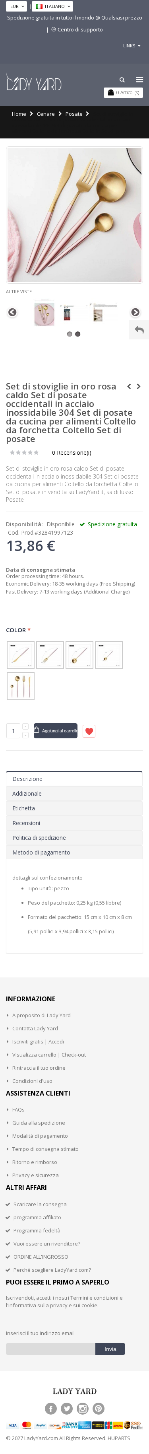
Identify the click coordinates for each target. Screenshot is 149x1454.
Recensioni (26, 823)
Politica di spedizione (39, 837)
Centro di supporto (80, 29)
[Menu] (139, 79)
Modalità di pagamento (40, 1135)
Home (19, 113)
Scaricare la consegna (40, 1204)
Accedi (56, 1041)
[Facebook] (51, 1409)
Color (18, 630)
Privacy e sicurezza (35, 1175)
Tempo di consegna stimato (45, 1148)
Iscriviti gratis (27, 1041)
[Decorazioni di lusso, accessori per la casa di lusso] (34, 81)
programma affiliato (37, 1217)
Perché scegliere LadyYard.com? (52, 1269)
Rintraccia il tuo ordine (39, 1067)
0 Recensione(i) (71, 452)
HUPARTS (119, 1438)
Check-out (74, 1054)
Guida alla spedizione (38, 1122)
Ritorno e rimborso (34, 1162)
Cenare (46, 113)
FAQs (18, 1109)
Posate (74, 113)
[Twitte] (67, 1409)
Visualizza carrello (34, 1054)
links (129, 46)
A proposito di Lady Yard (41, 1015)
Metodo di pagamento (41, 852)
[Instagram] (83, 1409)
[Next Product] (138, 386)
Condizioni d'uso (32, 1080)
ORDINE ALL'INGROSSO (41, 1256)
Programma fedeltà (37, 1230)
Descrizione (27, 778)
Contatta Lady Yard (35, 1028)
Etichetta (23, 808)
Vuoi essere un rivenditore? (47, 1243)
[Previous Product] (128, 386)
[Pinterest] (98, 1409)
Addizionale (27, 793)
